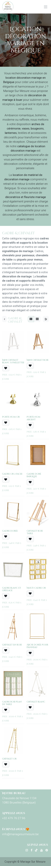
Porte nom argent (33, 418)
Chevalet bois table (35, 532)
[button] (5, 368)
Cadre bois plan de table (12, 703)
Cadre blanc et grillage (11, 589)
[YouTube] (41, 850)
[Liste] (37, 319)
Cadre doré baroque (34, 475)
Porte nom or (11, 416)
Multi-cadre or (36, 587)
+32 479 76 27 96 (13, 818)
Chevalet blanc (36, 701)
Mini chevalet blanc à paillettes (13, 361)
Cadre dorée (10, 530)
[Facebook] (31, 850)
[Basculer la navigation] (45, 6)
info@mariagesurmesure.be (20, 834)
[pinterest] (46, 850)
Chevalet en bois (12, 644)
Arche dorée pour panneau (37, 646)
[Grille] (31, 319)
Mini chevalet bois (37, 360)
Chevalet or (9, 758)
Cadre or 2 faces (12, 473)
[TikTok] (36, 850)
